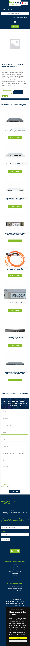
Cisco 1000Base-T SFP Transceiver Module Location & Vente (15, 303)
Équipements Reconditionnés (15, 561)
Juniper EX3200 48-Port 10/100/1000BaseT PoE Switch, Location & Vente (15, 130)
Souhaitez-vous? (5, 484)
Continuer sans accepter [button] (16, 609)
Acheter (4, 486)
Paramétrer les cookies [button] (18, 641)
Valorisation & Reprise (15, 596)
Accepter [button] (18, 638)
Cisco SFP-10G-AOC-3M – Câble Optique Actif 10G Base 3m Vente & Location (15, 269)
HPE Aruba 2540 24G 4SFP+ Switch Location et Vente (15, 338)
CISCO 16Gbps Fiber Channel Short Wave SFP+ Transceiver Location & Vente (15, 234)
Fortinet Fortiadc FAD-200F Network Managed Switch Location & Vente (15, 199)
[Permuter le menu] (15, 22)
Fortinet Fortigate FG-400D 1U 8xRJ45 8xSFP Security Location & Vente (15, 164)
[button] (3, 96)
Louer (10, 486)
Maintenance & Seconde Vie (15, 583)
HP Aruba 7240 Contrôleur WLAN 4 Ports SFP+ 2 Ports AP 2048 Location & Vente (15, 373)
